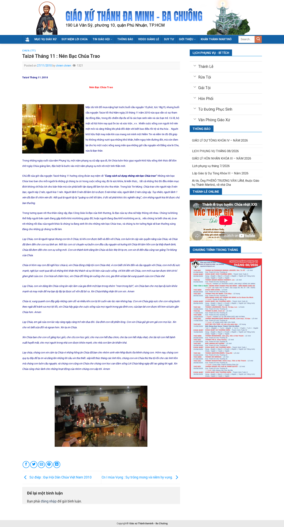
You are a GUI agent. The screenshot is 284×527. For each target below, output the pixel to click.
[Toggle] (194, 65)
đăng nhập (49, 501)
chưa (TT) (29, 50)
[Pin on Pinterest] (49, 464)
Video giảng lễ (148, 39)
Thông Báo (125, 39)
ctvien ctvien (63, 65)
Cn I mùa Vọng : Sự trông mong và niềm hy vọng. (137, 477)
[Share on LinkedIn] (56, 464)
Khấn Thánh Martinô (216, 39)
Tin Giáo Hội (101, 39)
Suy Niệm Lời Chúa (74, 39)
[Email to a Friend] (41, 464)
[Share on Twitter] (33, 464)
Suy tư (169, 39)
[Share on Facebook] (26, 464)
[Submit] (258, 39)
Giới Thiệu (186, 39)
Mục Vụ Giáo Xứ (45, 39)
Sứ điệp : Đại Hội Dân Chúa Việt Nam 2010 (60, 477)
